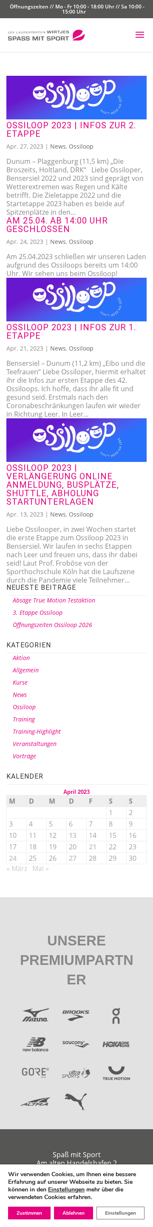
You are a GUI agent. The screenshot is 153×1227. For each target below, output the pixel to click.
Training (24, 719)
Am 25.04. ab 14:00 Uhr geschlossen (57, 225)
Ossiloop (81, 146)
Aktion (21, 658)
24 (13, 858)
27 (72, 858)
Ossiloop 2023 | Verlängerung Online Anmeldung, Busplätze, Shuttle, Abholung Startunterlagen (62, 485)
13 (72, 835)
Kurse (20, 682)
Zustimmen (29, 1213)
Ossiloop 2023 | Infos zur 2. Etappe (71, 129)
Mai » (40, 868)
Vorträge (24, 756)
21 (92, 847)
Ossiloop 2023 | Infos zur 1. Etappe (71, 331)
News (58, 146)
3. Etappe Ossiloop (37, 612)
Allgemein (26, 670)
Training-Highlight (37, 731)
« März (16, 868)
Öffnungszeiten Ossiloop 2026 (52, 625)
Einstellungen (66, 1190)
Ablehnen (73, 1213)
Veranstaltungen (35, 744)
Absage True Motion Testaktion (54, 600)
